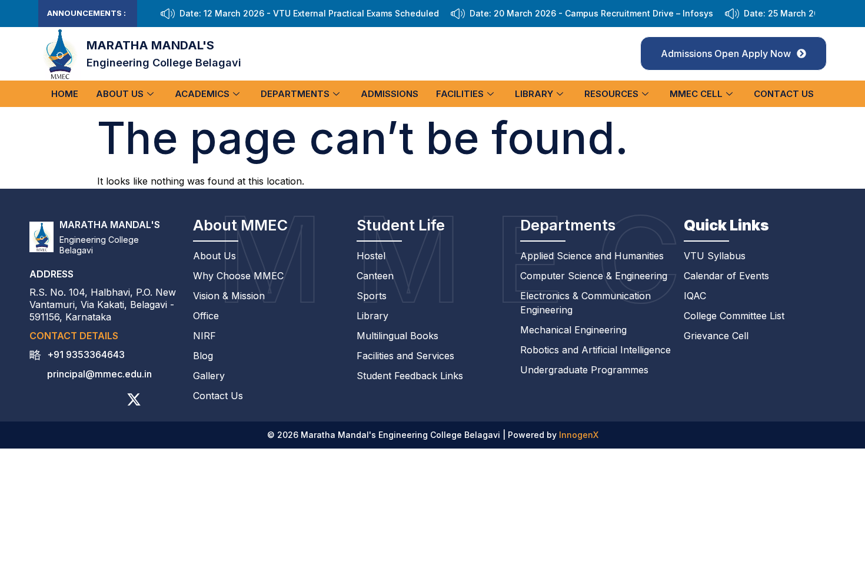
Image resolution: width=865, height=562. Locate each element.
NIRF (204, 336)
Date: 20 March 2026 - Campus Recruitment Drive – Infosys (591, 13)
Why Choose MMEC (238, 276)
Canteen (375, 276)
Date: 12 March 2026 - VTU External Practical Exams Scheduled (309, 13)
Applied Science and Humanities (592, 256)
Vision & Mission (229, 296)
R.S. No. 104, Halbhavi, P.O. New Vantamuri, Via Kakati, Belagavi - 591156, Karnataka (102, 304)
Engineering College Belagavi (163, 62)
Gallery (209, 376)
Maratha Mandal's (150, 45)
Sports (372, 296)
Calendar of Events (726, 276)
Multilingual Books (397, 336)
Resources (611, 93)
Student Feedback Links (410, 376)
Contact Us (784, 93)
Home (64, 93)
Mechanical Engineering (573, 330)
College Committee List (734, 316)
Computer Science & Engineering (593, 276)
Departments (295, 93)
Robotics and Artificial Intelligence (595, 350)
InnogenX (578, 435)
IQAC (695, 296)
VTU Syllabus (715, 256)
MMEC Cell (696, 93)
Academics (202, 93)
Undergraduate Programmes (584, 370)
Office (206, 316)
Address (51, 274)
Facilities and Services (405, 356)
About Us (120, 93)
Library (534, 93)
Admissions (389, 93)
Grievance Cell (716, 336)
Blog (203, 356)
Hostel (371, 256)
